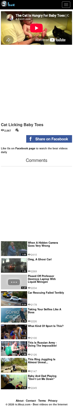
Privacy (52, 400)
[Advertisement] (36, 82)
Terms (42, 400)
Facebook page (25, 148)
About (20, 400)
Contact (31, 400)
